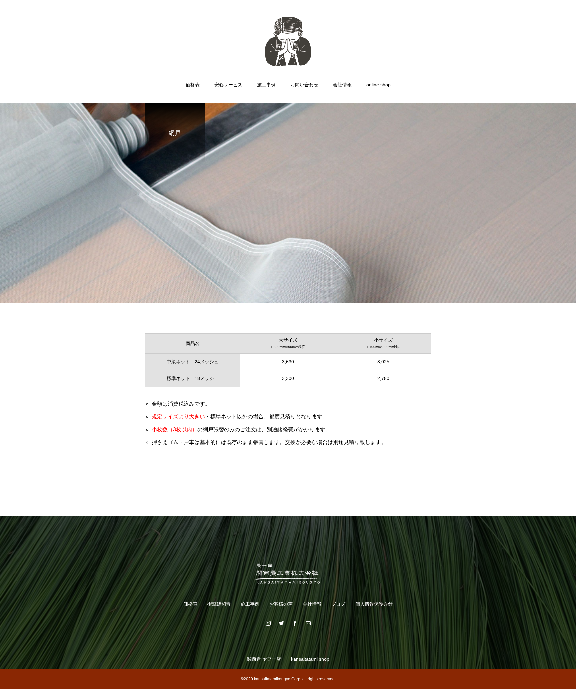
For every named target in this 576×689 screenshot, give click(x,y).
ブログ (338, 604)
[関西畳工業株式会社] (288, 41)
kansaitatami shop (310, 659)
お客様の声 (281, 604)
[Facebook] (294, 623)
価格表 (193, 84)
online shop (378, 84)
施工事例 (266, 84)
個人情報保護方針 (374, 604)
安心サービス (228, 84)
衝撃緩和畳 (219, 604)
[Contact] (308, 623)
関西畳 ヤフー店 (264, 659)
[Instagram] (268, 623)
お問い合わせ (304, 84)
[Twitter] (281, 623)
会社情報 (342, 84)
